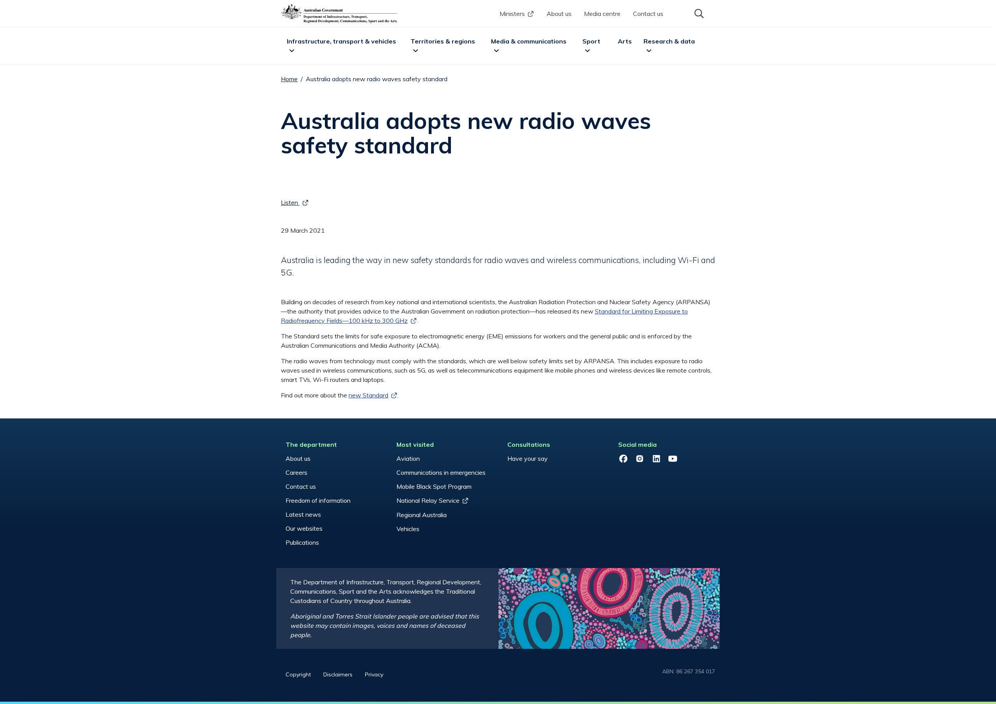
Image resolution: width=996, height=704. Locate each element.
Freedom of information (318, 500)
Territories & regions (442, 41)
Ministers (512, 13)
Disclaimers (337, 674)
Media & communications (528, 41)
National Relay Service (427, 500)
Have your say (527, 458)
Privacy (374, 674)
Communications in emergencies (441, 472)
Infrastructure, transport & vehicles (341, 41)
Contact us (648, 13)
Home (289, 79)
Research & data (669, 41)
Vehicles (407, 529)
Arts (625, 41)
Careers (296, 472)
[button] (698, 13)
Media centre (602, 13)
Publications (302, 542)
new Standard (368, 395)
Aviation (408, 458)
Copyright (298, 674)
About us (559, 13)
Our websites (304, 528)
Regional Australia (421, 515)
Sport (591, 41)
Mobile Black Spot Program (434, 486)
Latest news (303, 514)
